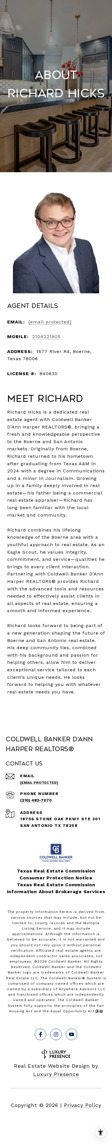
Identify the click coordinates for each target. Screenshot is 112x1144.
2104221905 (46, 336)
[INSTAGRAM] (56, 1034)
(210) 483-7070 (36, 800)
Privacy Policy (82, 1105)
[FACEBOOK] (40, 1034)
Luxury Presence (56, 1074)
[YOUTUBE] (71, 1034)
